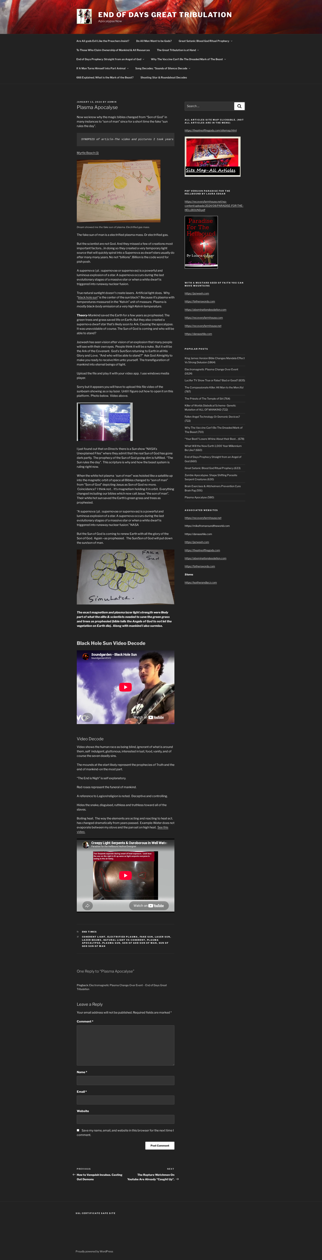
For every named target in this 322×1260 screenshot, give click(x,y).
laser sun (162, 936)
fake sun (146, 936)
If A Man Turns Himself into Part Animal (101, 68)
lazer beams (92, 940)
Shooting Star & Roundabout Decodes (164, 77)
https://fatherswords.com (200, 301)
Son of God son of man (139, 943)
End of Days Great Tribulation (165, 15)
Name (82, 1072)
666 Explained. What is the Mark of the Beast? (104, 77)
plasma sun (111, 943)
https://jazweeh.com (197, 293)
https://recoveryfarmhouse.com (204, 317)
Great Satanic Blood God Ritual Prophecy (204, 40)
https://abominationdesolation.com (205, 309)
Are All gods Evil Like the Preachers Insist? (102, 40)
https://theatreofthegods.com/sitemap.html (211, 130)
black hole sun (87, 297)
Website (83, 1111)
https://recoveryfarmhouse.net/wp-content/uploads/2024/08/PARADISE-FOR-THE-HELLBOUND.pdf (214, 205)
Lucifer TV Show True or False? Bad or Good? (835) (215, 380)
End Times (89, 931)
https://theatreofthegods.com (202, 550)
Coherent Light (94, 936)
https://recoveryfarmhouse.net (203, 325)
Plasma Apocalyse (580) (199, 497)
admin (112, 102)
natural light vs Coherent (124, 940)
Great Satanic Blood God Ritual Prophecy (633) (213, 468)
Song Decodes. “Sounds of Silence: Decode (161, 68)
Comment (85, 1021)
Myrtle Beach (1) (88, 153)
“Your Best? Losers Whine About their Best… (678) (214, 438)
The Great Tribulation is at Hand (176, 50)
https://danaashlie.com (198, 333)
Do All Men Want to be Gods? (154, 40)
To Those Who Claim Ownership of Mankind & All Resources (113, 50)
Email (82, 1091)
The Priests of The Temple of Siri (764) (207, 398)
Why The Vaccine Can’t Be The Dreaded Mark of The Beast (187, 59)
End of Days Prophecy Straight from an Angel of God (108, 59)
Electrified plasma (122, 936)
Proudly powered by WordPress (94, 1251)
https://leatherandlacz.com (201, 582)
